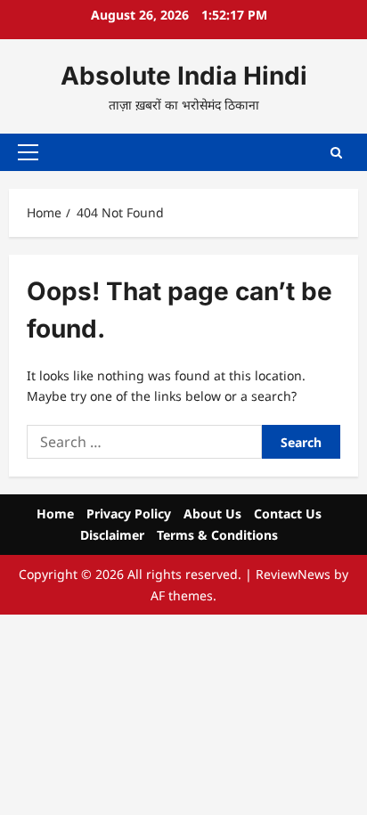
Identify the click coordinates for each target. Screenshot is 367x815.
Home (55, 513)
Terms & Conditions (217, 534)
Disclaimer (112, 534)
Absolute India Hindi (184, 76)
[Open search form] (336, 151)
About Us (212, 513)
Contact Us (288, 513)
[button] (28, 152)
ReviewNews (293, 574)
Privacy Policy (128, 513)
